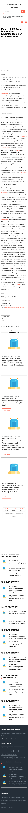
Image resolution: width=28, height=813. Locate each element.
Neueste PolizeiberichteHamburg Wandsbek (10, 653)
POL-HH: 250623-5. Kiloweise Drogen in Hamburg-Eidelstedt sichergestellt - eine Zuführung (17, 621)
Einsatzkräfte (4, 93)
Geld (18, 150)
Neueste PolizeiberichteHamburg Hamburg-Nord (10, 630)
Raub (12, 13)
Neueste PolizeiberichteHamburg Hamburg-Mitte (10, 555)
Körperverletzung (6, 15)
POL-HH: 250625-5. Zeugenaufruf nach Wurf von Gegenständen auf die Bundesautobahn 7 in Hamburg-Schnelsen (12, 487)
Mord (18, 15)
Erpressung (9, 17)
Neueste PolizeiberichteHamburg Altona (10, 582)
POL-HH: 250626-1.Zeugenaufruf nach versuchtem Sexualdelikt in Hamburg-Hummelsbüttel (17, 659)
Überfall (4, 16)
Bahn (7, 318)
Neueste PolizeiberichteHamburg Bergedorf (10, 676)
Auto (3, 318)
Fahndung (16, 13)
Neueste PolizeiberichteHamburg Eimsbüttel (10, 607)
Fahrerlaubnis (23, 136)
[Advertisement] (14, 55)
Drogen (21, 16)
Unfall (11, 15)
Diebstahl (4, 17)
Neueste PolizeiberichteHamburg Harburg (10, 701)
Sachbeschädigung (16, 16)
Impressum (11, 807)
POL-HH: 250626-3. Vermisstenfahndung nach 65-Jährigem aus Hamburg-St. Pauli (17, 562)
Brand (20, 15)
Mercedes (24, 172)
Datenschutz (3, 807)
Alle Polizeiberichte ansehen (13, 789)
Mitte (3, 320)
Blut (10, 268)
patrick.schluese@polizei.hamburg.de (15, 307)
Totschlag (14, 15)
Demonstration (9, 16)
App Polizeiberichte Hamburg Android (12, 738)
